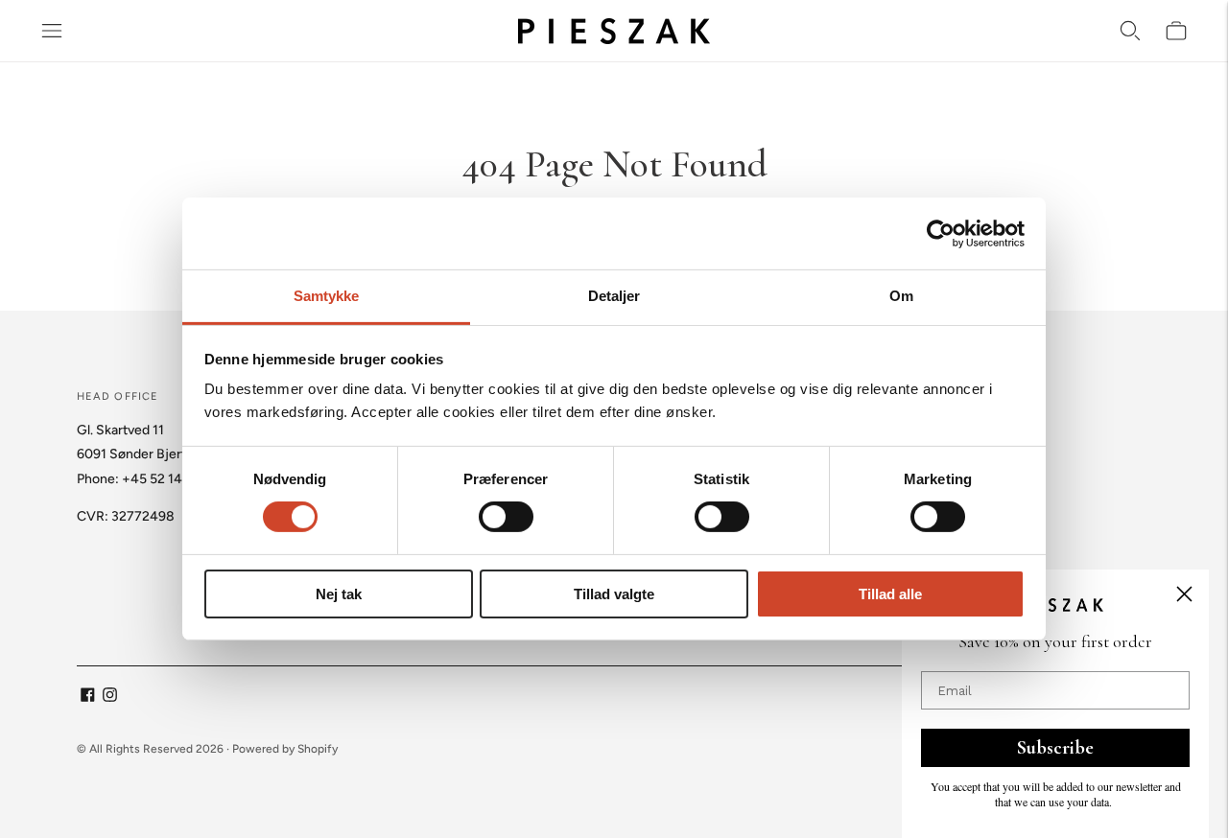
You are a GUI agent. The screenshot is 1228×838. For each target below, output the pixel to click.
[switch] (506, 516)
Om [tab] (901, 296)
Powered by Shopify (285, 749)
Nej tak (339, 594)
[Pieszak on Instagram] (110, 697)
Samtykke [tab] (327, 296)
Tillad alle (890, 594)
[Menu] (51, 31)
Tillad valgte (614, 594)
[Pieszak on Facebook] (88, 697)
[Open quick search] (1130, 31)
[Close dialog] (1184, 594)
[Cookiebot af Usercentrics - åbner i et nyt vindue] (941, 233)
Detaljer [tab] (614, 296)
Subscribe (1055, 747)
